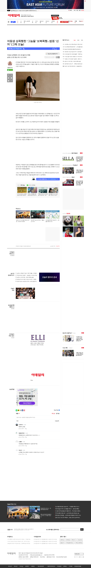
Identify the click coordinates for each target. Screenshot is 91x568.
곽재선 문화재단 (78, 542)
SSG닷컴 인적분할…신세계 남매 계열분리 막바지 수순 (67, 515)
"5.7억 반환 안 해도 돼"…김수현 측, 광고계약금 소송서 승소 (68, 513)
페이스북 (8, 75)
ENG (71, 10)
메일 (8, 78)
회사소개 (10, 566)
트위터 (11, 75)
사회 (20, 22)
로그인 (82, 10)
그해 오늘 (22, 185)
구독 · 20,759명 (31, 185)
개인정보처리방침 (77, 566)
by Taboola (12, 255)
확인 (82, 529)
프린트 (11, 78)
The (81, 21)
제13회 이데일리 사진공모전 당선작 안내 (22, 529)
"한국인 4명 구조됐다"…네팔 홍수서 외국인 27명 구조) (27, 275)
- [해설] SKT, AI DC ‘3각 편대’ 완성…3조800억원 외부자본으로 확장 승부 (19, 543)
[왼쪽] (32, 288)
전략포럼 (68, 539)
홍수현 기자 (10, 67)
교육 (32, 22)
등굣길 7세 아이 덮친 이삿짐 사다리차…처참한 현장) (27, 279)
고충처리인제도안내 (51, 566)
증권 (78, 40)
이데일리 (21, 15)
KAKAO (8, 80)
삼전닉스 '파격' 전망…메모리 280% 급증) (25, 277)
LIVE (9, 10)
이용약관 (32, 566)
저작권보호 (59, 566)
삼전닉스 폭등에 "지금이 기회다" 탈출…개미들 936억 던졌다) (29, 273)
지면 (77, 10)
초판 (79, 10)
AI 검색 (13, 22)
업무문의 (27, 566)
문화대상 (62, 539)
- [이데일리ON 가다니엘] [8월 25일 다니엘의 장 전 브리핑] (45, 539)
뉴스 (75, 40)
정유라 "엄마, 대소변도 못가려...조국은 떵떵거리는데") (27, 281)
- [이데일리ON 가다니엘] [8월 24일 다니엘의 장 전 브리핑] (45, 541)
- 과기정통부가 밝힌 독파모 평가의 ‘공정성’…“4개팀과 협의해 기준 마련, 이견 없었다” (19, 539)
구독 (74, 10)
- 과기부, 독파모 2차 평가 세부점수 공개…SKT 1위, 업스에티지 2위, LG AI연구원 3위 (19, 541)
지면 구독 (57, 246)
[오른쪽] (34, 288)
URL (11, 80)
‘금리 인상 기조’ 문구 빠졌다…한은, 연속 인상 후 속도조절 (68, 517)
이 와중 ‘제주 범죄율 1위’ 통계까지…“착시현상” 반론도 (67, 511)
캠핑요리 (62, 542)
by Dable (12, 308)
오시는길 (21, 566)
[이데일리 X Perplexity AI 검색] (33, 48)
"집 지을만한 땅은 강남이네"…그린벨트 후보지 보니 (66, 506)
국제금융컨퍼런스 (69, 542)
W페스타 (73, 539)
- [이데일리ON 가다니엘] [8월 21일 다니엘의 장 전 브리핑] (45, 543)
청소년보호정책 (41, 566)
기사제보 (70, 566)
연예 (82, 40)
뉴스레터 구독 (52, 246)
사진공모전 (79, 539)
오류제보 (65, 566)
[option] (34, 10)
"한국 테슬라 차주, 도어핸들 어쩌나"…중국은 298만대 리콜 (68, 508)
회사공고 (15, 566)
